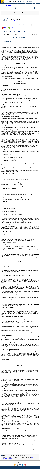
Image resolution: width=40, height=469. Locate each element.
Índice (13, 34)
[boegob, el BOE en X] (17, 465)
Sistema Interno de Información (14, 462)
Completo (3, 34)
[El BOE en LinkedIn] (22, 465)
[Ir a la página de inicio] (20, 1)
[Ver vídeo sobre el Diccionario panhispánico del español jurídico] (4, 32)
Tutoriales (21, 462)
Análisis (16, 34)
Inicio (6, 5)
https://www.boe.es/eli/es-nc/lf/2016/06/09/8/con (19, 21)
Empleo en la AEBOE (27, 462)
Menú (33, 3)
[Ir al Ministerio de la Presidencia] (2, 1)
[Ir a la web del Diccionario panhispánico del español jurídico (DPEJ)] (6, 31)
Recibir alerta (34, 34)
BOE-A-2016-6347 (13, 20)
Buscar (9, 5)
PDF (5, 27)
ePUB (11, 27)
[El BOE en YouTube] (25, 465)
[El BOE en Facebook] (20, 465)
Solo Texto (8, 34)
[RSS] (15, 465)
